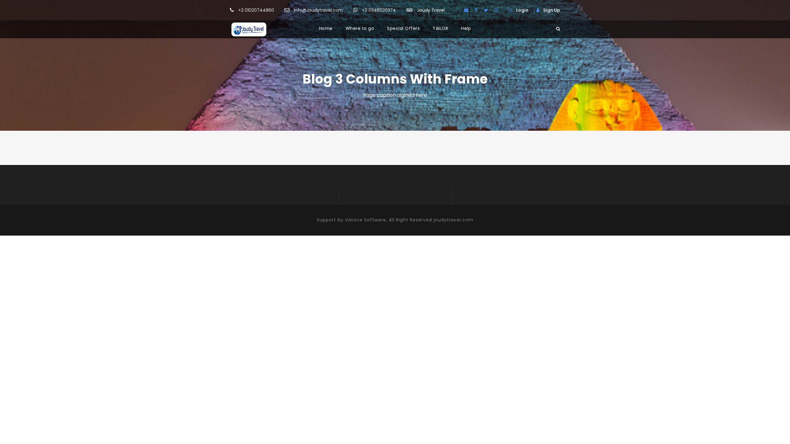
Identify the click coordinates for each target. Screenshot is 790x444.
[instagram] (496, 10)
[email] (466, 10)
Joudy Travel (431, 10)
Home (326, 28)
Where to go (360, 28)
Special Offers (403, 28)
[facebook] (476, 10)
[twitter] (486, 10)
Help (466, 28)
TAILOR (440, 28)
